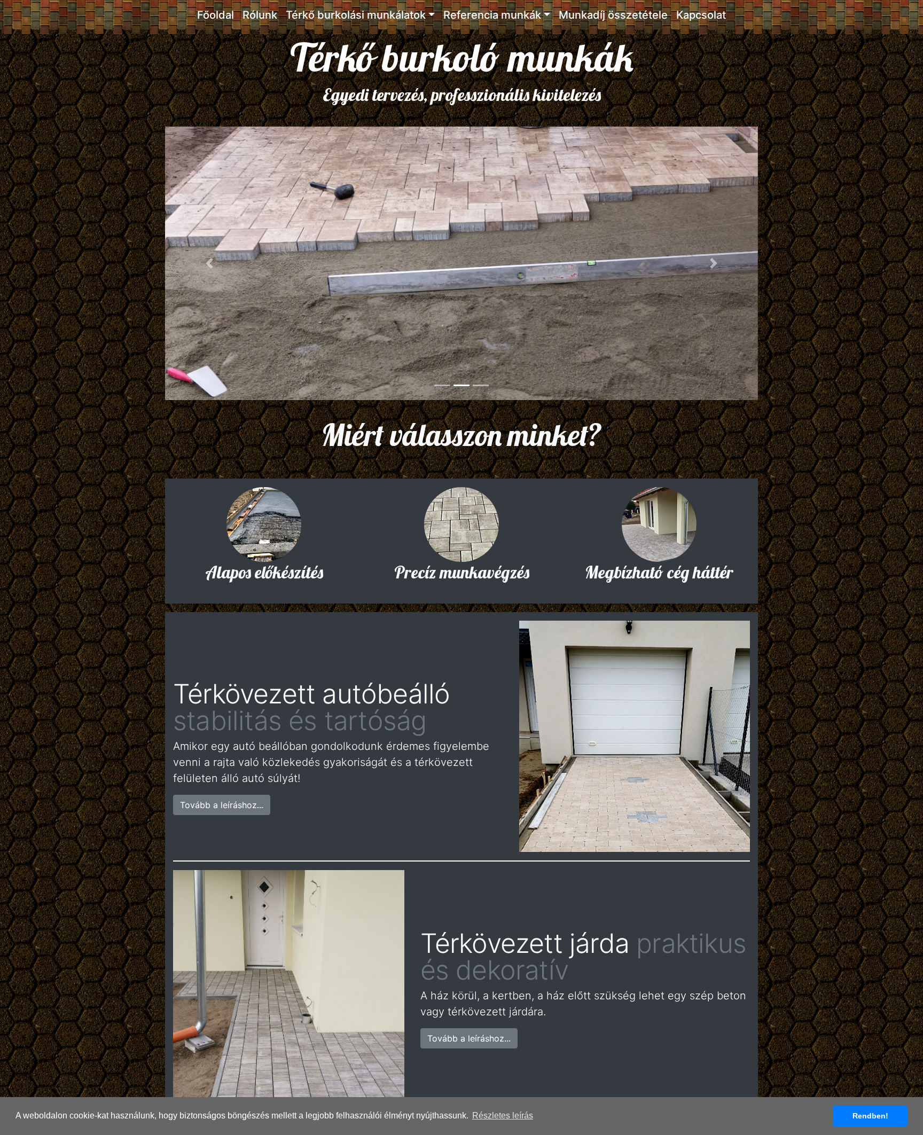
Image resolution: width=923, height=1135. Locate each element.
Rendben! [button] (870, 1115)
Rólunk (260, 15)
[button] (209, 263)
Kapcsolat (701, 15)
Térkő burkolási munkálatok (356, 15)
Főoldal (215, 15)
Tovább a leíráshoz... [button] (221, 805)
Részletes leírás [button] (502, 1115)
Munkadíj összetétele (613, 15)
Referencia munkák (492, 15)
